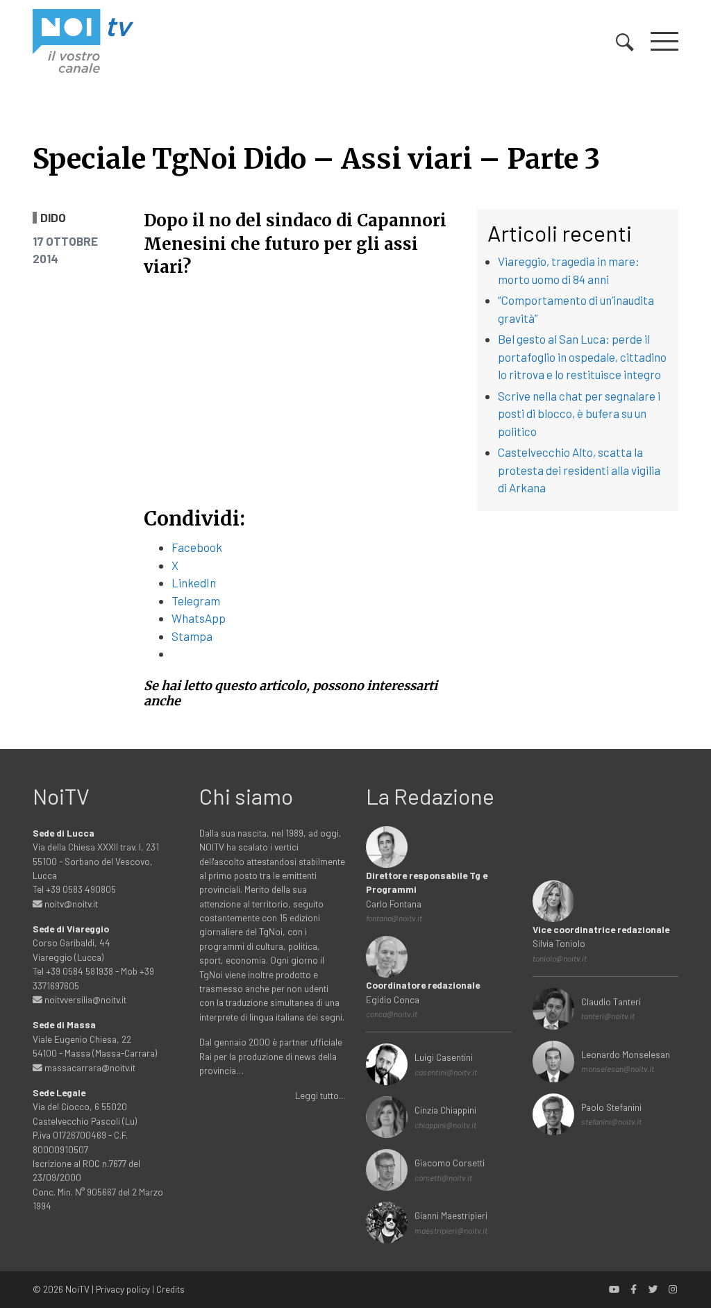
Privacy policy (123, 1289)
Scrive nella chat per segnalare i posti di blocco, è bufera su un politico (579, 413)
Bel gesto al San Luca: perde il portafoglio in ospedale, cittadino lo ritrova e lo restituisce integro (582, 356)
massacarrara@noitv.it (88, 1067)
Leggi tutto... (320, 1095)
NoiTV (77, 1289)
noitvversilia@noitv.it (84, 999)
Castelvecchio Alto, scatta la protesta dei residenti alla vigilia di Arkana (579, 469)
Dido (53, 218)
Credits (170, 1289)
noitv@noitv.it (70, 903)
